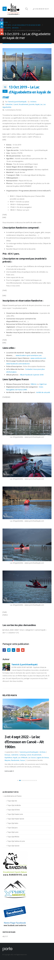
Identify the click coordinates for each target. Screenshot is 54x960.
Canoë (15, 104)
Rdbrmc (34, 384)
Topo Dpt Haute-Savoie (15, 819)
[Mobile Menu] (5, 9)
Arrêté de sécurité (43, 392)
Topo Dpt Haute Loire (15, 814)
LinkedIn (13, 650)
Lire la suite (9, 770)
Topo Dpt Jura (12, 828)
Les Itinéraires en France (12, 796)
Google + (18, 650)
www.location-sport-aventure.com (29, 355)
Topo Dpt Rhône (13, 837)
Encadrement (23, 104)
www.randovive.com (38, 358)
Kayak (37, 104)
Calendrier (9, 104)
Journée (32, 104)
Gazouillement (9, 650)
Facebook (4, 650)
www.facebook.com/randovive (18, 364)
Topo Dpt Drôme (13, 810)
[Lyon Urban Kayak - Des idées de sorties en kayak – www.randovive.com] (13, 9)
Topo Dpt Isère (12, 823)
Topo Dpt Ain (12, 801)
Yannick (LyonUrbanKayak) (17, 102)
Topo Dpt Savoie (13, 846)
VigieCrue (43, 384)
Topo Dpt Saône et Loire (16, 841)
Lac (41, 104)
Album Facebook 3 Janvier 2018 (31, 375)
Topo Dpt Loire (12, 832)
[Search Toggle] (26, 8)
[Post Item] (27, 729)
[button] (18, 780)
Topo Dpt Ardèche (14, 805)
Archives (33, 102)
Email (22, 650)
